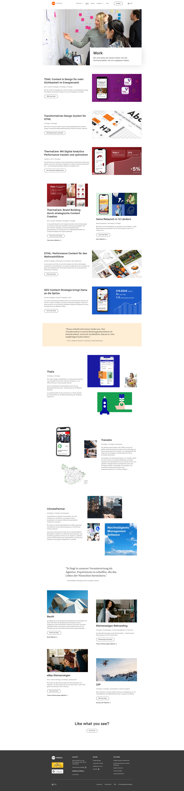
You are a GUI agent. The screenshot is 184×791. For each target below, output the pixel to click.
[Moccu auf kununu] (57, 765)
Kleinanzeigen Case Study (105, 639)
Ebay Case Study (53, 691)
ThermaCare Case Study (55, 236)
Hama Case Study (103, 234)
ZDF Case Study (102, 698)
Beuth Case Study (54, 632)
